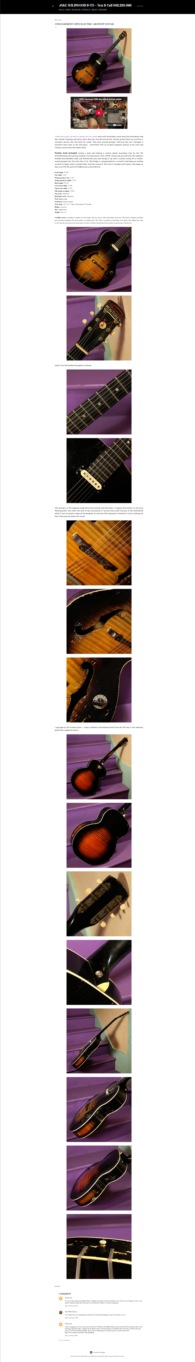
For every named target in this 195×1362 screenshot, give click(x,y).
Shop (68, 10)
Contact (85, 10)
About (94, 10)
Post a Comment (64, 1340)
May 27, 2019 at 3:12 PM (71, 1335)
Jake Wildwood (69, 1312)
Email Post (57, 1286)
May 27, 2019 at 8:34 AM (71, 1306)
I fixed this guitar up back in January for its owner (76, 137)
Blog (61, 10)
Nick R (67, 1298)
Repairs (103, 10)
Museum (76, 10)
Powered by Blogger (99, 1352)
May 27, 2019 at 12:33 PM (71, 1318)
